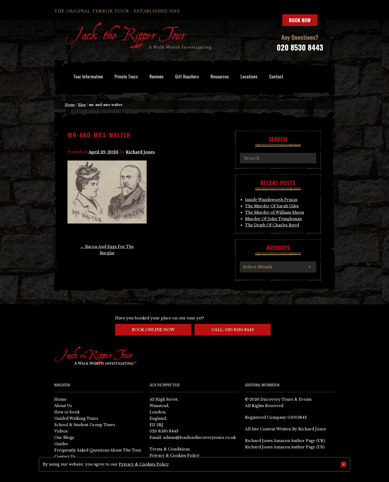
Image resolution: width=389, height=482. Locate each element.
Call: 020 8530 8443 (233, 329)
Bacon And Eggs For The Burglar (107, 249)
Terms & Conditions (170, 449)
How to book (67, 412)
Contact (276, 76)
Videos (61, 431)
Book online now (153, 329)
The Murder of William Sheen (274, 212)
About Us (63, 405)
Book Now (300, 20)
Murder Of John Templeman (273, 218)
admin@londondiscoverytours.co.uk (199, 437)
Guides (61, 443)
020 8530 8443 (300, 47)
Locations (249, 76)
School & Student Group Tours (84, 424)
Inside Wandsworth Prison (271, 199)
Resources (220, 76)
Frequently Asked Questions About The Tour (98, 450)
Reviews (157, 76)
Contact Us (64, 456)
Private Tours (126, 76)
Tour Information (88, 76)
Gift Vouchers (187, 76)
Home (70, 105)
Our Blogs (64, 437)
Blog (82, 105)
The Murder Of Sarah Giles (272, 206)
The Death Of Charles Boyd (272, 225)
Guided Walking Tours (76, 418)
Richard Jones (140, 152)
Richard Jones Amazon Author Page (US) (284, 447)
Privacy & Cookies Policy (175, 455)
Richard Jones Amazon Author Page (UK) (285, 440)
